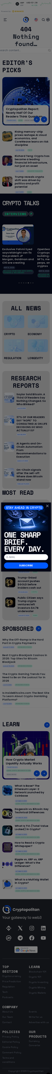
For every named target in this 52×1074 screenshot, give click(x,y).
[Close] (47, 506)
